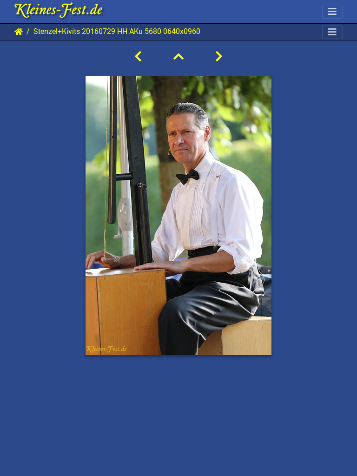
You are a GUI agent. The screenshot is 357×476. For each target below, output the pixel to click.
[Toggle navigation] (332, 12)
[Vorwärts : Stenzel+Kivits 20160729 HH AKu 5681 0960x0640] (219, 57)
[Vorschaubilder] (178, 57)
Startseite (18, 31)
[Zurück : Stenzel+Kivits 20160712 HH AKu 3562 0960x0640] (138, 57)
